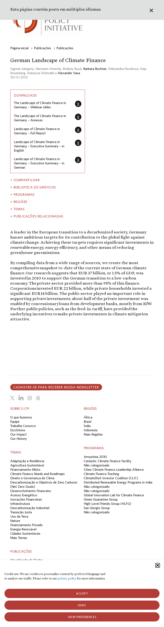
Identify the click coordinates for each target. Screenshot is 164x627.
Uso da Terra (19, 516)
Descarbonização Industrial (29, 508)
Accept (82, 593)
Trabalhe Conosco (23, 426)
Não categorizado (97, 465)
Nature (15, 521)
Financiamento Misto (25, 469)
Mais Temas (18, 538)
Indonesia (90, 430)
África (88, 417)
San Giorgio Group (97, 508)
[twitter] (12, 398)
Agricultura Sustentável (27, 465)
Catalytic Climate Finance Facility (107, 461)
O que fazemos (21, 417)
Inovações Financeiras (26, 499)
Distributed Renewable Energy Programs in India (118, 482)
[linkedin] (21, 398)
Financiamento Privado (26, 525)
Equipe (14, 421)
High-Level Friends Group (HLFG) (107, 503)
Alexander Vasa (69, 73)
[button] (157, 565)
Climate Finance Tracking (101, 474)
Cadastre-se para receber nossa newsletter (56, 387)
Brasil (87, 421)
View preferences (82, 617)
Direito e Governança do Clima (32, 478)
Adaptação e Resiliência (27, 461)
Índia (87, 426)
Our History (18, 438)
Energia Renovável (23, 529)
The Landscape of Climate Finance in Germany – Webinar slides (40, 105)
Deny (82, 605)
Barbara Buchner (94, 69)
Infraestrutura (20, 503)
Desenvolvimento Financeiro (30, 491)
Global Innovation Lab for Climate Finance (114, 495)
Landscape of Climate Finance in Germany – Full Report (37, 131)
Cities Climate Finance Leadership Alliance (114, 469)
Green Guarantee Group (101, 499)
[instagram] (30, 398)
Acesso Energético (23, 495)
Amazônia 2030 (95, 457)
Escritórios (17, 430)
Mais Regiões (93, 434)
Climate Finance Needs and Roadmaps (37, 474)
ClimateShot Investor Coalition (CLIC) (111, 478)
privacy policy (67, 578)
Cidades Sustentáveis (25, 533)
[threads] (38, 398)
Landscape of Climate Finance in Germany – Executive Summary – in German (39, 163)
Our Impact (18, 434)
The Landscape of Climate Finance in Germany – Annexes (40, 118)
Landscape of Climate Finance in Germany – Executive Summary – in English (39, 146)
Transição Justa (21, 512)
